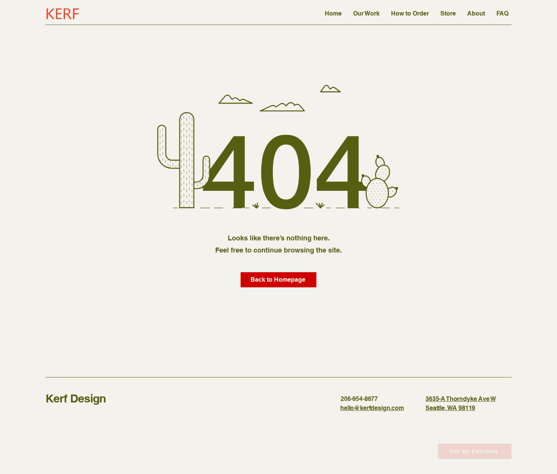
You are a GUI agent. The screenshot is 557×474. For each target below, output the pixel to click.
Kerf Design (75, 398)
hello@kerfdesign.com (372, 408)
